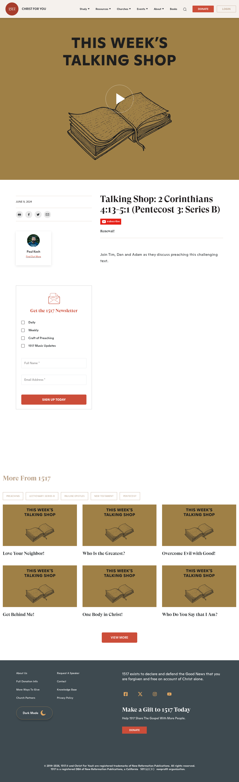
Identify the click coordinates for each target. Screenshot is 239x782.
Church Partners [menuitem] (25, 697)
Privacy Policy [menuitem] (65, 697)
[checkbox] (53, 334)
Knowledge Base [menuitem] (67, 689)
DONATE (203, 9)
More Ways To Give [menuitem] (28, 689)
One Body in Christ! (102, 614)
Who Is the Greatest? (104, 553)
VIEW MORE (119, 638)
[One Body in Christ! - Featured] (120, 586)
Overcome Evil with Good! (188, 553)
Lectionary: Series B (42, 496)
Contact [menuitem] (61, 681)
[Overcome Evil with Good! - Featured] (199, 525)
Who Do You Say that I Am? (189, 614)
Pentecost (129, 496)
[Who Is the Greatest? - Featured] (120, 525)
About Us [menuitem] (21, 673)
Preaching (13, 496)
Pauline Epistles (74, 496)
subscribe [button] (113, 221)
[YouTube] (169, 694)
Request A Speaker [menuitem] (68, 673)
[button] (185, 9)
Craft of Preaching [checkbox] (41, 338)
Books (173, 9)
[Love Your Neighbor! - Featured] (40, 525)
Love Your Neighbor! (23, 553)
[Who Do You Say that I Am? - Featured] (199, 586)
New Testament (104, 496)
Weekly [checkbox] (33, 330)
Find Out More (33, 256)
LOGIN (226, 9)
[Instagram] (154, 694)
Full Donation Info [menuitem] (27, 681)
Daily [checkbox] (31, 322)
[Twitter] (140, 694)
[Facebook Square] (125, 694)
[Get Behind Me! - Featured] (40, 586)
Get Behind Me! (18, 614)
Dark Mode (30, 713)
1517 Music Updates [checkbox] (42, 346)
